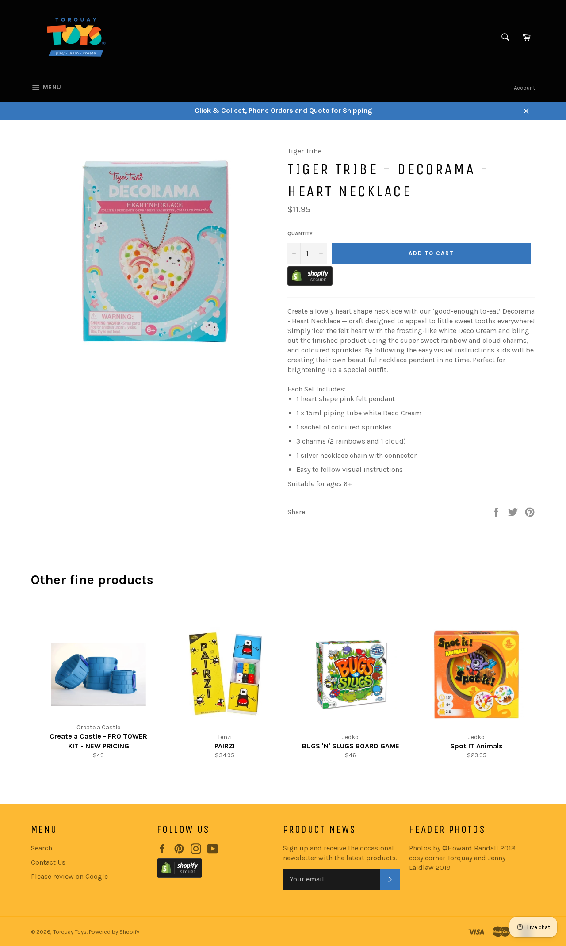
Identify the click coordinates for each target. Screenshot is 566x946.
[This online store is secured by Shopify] (310, 283)
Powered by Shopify (114, 931)
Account (524, 87)
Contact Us (48, 862)
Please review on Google (69, 876)
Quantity (300, 233)
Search (41, 848)
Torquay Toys (70, 931)
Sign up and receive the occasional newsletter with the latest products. (340, 853)
